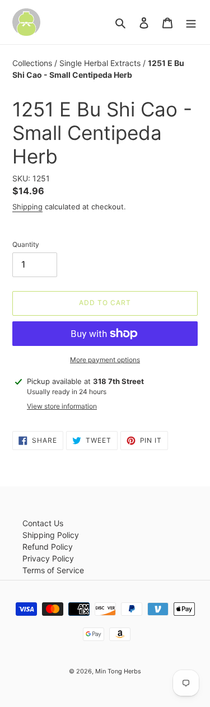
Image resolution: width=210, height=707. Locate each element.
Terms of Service (53, 570)
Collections (33, 63)
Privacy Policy (48, 558)
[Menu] (191, 22)
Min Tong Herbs (118, 671)
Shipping (27, 206)
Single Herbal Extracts (101, 63)
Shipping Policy (50, 535)
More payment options (105, 359)
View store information (62, 406)
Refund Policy (47, 546)
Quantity (25, 244)
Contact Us (42, 523)
